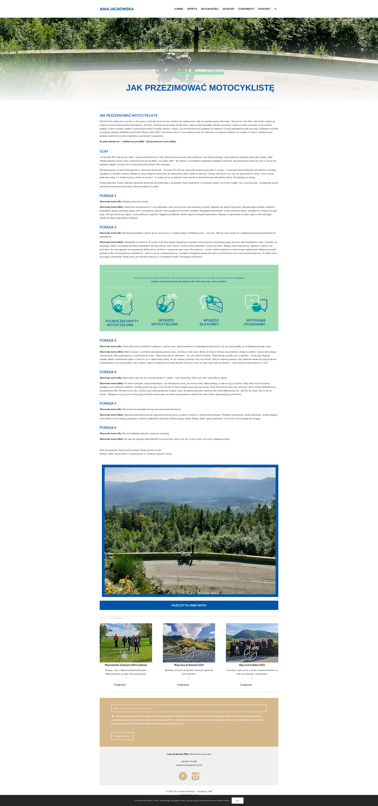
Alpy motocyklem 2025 (252, 665)
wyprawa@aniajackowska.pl (189, 764)
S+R (210, 791)
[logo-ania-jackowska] (121, 9)
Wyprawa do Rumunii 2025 (189, 665)
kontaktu (240, 277)
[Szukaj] (275, 9)
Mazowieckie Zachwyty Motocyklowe (126, 665)
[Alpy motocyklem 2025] (252, 642)
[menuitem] (178, 9)
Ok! (237, 800)
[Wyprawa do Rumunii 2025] (189, 642)
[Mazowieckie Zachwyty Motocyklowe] (126, 642)
